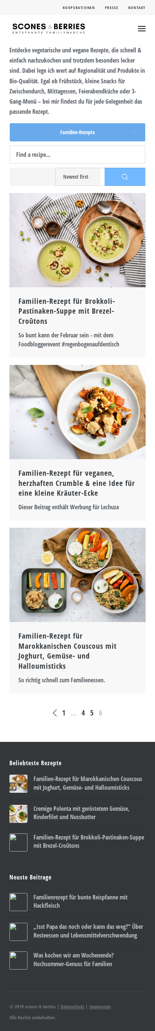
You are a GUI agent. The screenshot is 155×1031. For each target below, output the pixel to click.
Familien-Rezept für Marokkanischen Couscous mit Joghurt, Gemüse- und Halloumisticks (67, 651)
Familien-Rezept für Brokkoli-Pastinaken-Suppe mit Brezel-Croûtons (66, 311)
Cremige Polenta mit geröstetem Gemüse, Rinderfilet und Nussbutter (81, 812)
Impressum (100, 1006)
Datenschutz (72, 1006)
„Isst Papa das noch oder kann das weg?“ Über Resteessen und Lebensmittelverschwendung (88, 930)
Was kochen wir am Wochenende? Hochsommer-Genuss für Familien (73, 959)
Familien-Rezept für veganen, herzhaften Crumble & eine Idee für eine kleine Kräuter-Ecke (76, 483)
